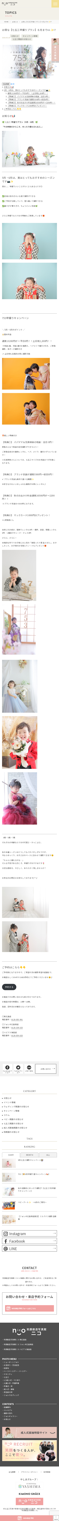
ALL (48, 1155)
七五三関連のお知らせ (22, 39)
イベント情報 (10, 1102)
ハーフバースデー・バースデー (15, 1371)
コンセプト (8, 1410)
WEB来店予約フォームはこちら (24, 1308)
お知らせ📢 (9, 87)
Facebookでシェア (7, 1071)
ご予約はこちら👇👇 (12, 109)
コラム (7, 1115)
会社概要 (12, 1472)
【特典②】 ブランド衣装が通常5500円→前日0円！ (29, 99)
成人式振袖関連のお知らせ (15, 1127)
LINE (13, 1248)
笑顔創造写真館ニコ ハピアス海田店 (17, 1349)
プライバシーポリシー (29, 1472)
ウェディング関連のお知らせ (16, 1106)
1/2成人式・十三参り (12, 1380)
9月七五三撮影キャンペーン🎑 (30, 1160)
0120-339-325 (17, 1027)
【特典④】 (27, 105)
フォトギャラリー (10, 1416)
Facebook (17, 1241)
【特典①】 (29, 96)
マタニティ (8, 1374)
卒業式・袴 (8, 1386)
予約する (9, 986)
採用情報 (46, 1472)
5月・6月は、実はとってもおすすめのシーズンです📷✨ (27, 90)
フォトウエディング (11, 1395)
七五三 (6, 1377)
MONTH (29, 1155)
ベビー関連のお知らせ (13, 1119)
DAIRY (11, 1155)
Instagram (17, 1233)
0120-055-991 (17, 1019)
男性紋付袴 (8, 1392)
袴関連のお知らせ (11, 1132)
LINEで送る (29, 1071)
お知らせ (15, 36)
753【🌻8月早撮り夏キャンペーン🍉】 (34, 1174)
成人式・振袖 (9, 1389)
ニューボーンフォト (11, 1362)
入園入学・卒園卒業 (11, 1383)
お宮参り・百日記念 (11, 1365)
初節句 (6, 1368)
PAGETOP (56, 1519)
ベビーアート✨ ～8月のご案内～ (32, 1202)
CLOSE (6, 84)
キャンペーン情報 (30, 36)
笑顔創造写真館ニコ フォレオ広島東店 (18, 1344)
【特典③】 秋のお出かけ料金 (32, 102)
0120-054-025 (17, 1035)
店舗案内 (7, 1407)
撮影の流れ (8, 1413)
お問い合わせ (46, 1069)
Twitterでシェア (18, 1071)
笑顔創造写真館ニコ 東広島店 (15, 1339)
